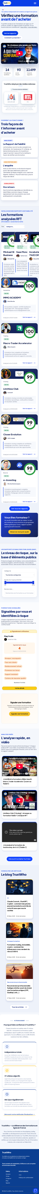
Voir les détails (19, 688)
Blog (7, 1180)
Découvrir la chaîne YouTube (19, 859)
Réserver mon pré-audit (19, 532)
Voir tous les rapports (19, 509)
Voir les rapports (10, 33)
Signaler (8, 1183)
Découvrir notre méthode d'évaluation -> (19, 1114)
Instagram (8, 1178)
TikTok (7, 1176)
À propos (8, 1174)
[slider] (5, 582)
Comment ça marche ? (12, 38)
